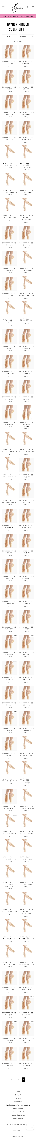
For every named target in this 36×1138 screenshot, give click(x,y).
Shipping (18, 1098)
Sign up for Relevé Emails (18, 1125)
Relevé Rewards (18, 1108)
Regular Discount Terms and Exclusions (18, 1105)
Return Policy (18, 1102)
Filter (9, 36)
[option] (18, 16)
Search (18, 1092)
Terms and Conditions (18, 1115)
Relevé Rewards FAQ (18, 1112)
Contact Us (18, 1095)
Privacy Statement (18, 1118)
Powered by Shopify (17, 1136)
